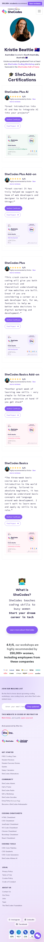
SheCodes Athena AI (9, 858)
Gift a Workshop (8, 794)
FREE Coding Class (9, 756)
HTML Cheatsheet (8, 817)
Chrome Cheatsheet (9, 831)
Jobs (4, 898)
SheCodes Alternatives (10, 774)
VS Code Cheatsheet (10, 828)
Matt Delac (6, 718)
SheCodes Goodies (9, 797)
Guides (4, 767)
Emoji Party (6, 801)
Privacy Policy (7, 871)
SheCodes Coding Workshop (21, 64)
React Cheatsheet (8, 838)
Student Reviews (8, 760)
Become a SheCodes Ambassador (14, 804)
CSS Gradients (7, 851)
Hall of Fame (6, 787)
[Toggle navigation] (39, 11)
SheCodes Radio (8, 790)
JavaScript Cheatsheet (10, 824)
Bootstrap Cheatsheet (10, 835)
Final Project (11, 126)
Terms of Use (7, 875)
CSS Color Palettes (9, 848)
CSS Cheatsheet (8, 821)
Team (4, 902)
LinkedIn (30, 920)
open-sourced (27, 718)
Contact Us (6, 892)
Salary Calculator (8, 770)
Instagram (15, 920)
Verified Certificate (13, 119)
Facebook (23, 924)
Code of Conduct (9, 882)
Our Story (5, 895)
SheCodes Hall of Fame (28, 67)
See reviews (35, 3)
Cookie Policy (7, 878)
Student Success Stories (11, 763)
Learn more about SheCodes (22, 630)
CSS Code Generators (10, 855)
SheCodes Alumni (8, 783)
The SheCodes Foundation (12, 905)
